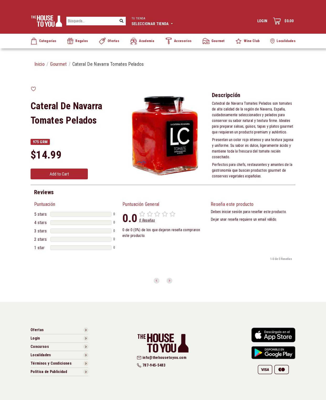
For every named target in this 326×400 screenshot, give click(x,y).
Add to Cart (59, 173)
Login (262, 21)
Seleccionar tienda (150, 21)
